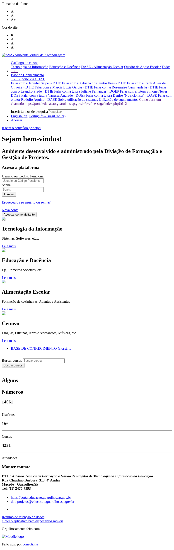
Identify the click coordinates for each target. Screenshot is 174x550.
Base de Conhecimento (27, 75)
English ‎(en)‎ (19, 116)
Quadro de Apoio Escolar (142, 67)
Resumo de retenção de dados (23, 517)
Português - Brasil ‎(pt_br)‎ (47, 116)
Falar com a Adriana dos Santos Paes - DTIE (94, 83)
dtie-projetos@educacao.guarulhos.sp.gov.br (42, 501)
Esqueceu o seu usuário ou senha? (26, 202)
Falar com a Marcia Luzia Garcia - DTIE (64, 87)
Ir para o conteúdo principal (21, 128)
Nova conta (10, 210)
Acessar (16, 120)
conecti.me (30, 544)
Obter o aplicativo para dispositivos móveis (32, 521)
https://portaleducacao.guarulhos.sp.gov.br (41, 497)
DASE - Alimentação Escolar (102, 67)
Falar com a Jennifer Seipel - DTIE (36, 83)
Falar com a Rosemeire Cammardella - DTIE (126, 87)
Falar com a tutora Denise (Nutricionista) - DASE (121, 95)
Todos (166, 67)
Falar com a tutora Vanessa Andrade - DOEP (53, 95)
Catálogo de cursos (24, 63)
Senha (6, 185)
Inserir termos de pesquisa (29, 111)
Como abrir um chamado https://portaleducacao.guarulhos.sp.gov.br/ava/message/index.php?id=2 (86, 102)
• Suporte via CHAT (28, 79)
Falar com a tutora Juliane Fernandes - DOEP (86, 91)
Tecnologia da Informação (29, 67)
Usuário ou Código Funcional (23, 176)
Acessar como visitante (19, 214)
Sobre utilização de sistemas (78, 99)
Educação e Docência (64, 67)
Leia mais (9, 246)
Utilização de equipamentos (118, 99)
